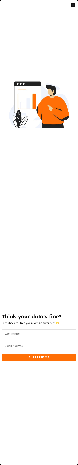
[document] (39, 232)
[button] (73, 5)
